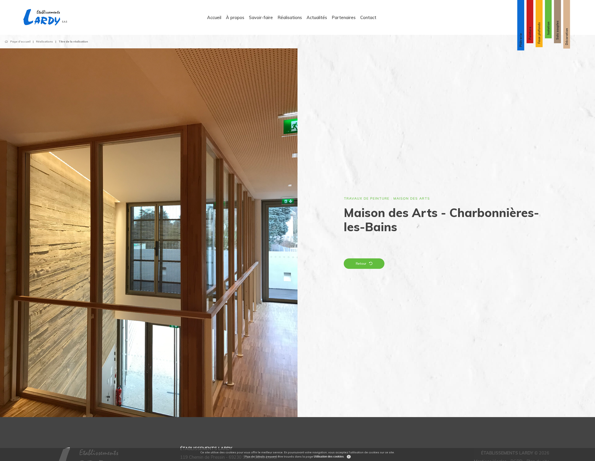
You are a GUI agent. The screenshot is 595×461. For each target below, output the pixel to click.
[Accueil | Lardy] (46, 17)
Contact (368, 17)
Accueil (214, 17)
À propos (235, 17)
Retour (361, 263)
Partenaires (344, 17)
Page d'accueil (20, 41)
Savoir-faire (261, 17)
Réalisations (290, 17)
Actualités (317, 17)
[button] (19, 237)
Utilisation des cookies (329, 456)
